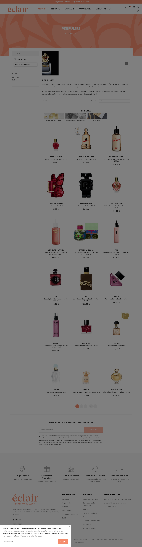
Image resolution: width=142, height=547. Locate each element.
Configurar (8, 541)
